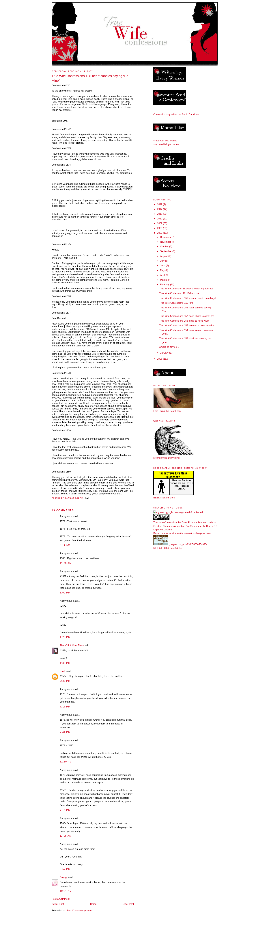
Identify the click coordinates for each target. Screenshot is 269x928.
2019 (160, 204)
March (163, 279)
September (166, 251)
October (164, 246)
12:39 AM (66, 761)
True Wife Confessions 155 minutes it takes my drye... (188, 325)
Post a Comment (61, 898)
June (163, 265)
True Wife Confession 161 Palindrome (179, 293)
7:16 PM (65, 810)
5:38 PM (65, 681)
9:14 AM (65, 545)
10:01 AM (66, 891)
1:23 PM (65, 637)
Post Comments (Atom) (78, 910)
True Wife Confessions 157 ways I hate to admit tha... (187, 316)
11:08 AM (66, 835)
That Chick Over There (72, 645)
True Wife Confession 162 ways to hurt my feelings (186, 288)
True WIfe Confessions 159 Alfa (176, 302)
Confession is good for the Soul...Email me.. (176, 114)
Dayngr (63, 877)
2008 (160, 228)
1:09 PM (65, 592)
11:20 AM (66, 563)
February (165, 284)
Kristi (62, 671)
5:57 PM (65, 869)
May (162, 270)
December (166, 237)
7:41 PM (65, 732)
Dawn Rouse (188, 522)
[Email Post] (87, 498)
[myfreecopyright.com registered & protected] (178, 512)
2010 (160, 218)
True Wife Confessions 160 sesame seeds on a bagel (187, 298)
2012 (160, 209)
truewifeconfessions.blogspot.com (193, 533)
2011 (160, 213)
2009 (160, 223)
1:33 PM (65, 663)
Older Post (128, 904)
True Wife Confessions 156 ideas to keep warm (184, 320)
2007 (160, 232)
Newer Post (58, 904)
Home (93, 904)
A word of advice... (169, 347)
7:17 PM (65, 706)
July (162, 260)
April (163, 275)
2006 (160, 358)
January (164, 352)
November (166, 241)
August (164, 256)
